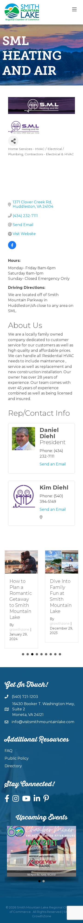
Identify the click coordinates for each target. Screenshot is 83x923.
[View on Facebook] (12, 248)
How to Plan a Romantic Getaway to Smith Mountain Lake (20, 599)
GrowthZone (41, 916)
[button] (39, 881)
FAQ (8, 751)
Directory (13, 766)
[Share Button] (13, 141)
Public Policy (17, 758)
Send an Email (53, 464)
